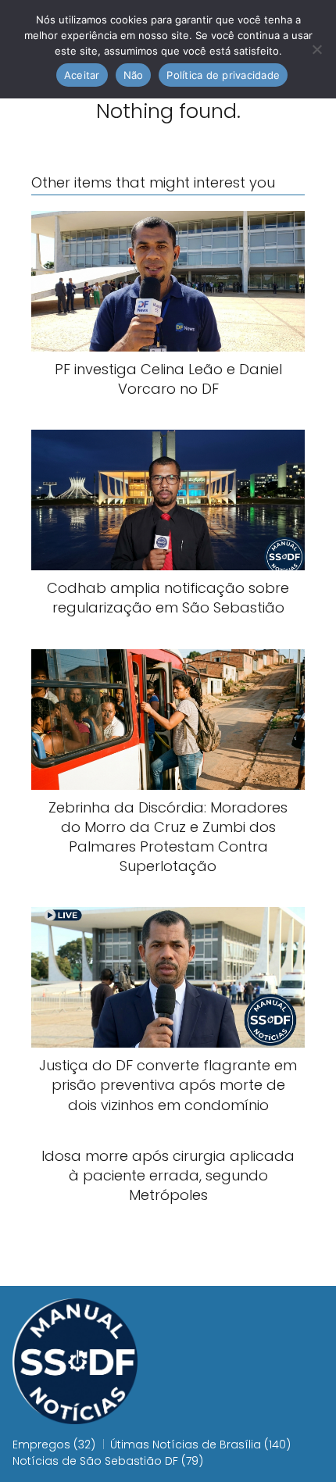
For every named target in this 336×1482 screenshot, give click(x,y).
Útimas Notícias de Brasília (185, 1444)
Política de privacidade (223, 75)
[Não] (316, 49)
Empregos (41, 1444)
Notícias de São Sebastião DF (95, 1461)
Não (133, 75)
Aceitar (82, 75)
